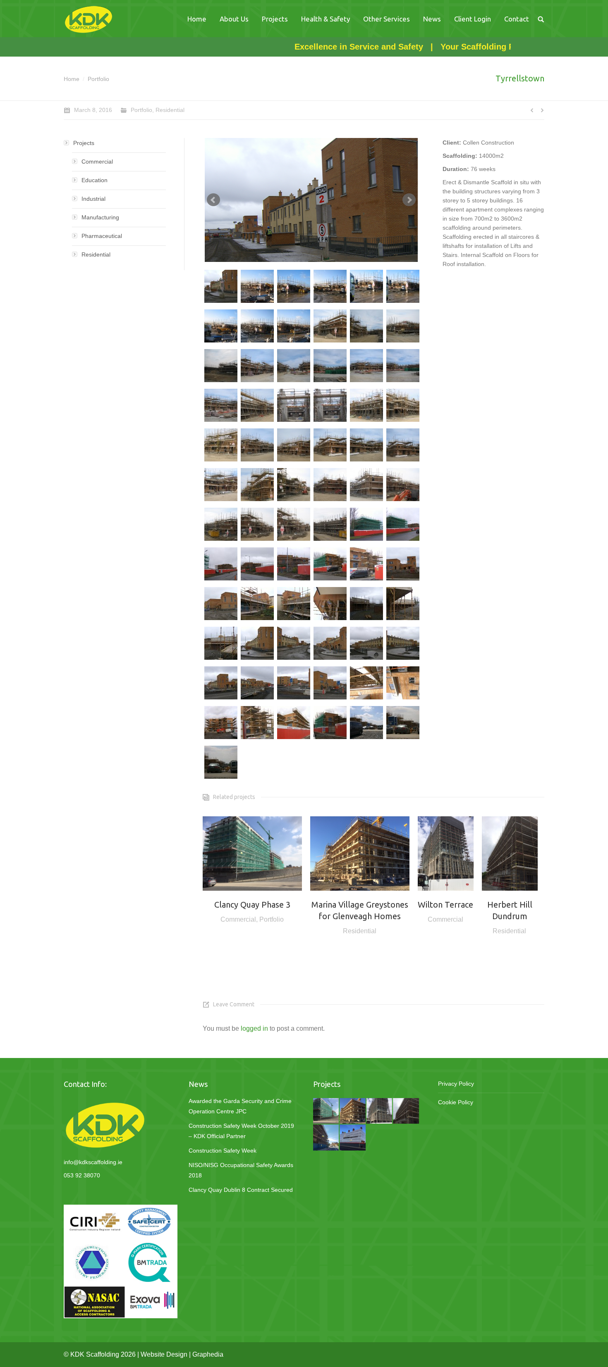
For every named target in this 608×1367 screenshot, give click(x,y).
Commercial (238, 919)
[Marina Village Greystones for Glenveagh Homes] (353, 1111)
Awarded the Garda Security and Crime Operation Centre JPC (240, 1106)
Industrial (93, 198)
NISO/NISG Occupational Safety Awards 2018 (241, 1170)
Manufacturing (100, 217)
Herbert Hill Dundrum (509, 910)
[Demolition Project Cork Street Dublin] (326, 1138)
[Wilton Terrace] (379, 1111)
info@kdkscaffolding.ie (93, 1162)
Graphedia (207, 1354)
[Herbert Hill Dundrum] (406, 1111)
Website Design (164, 1354)
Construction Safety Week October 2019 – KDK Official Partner (241, 1130)
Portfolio (98, 79)
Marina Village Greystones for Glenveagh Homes (359, 910)
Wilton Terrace (445, 904)
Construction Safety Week (222, 1150)
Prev (213, 200)
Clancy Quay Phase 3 (252, 904)
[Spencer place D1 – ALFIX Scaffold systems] (353, 1138)
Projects (83, 143)
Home (71, 79)
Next (409, 200)
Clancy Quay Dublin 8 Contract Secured (241, 1189)
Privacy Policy (456, 1083)
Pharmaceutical (101, 236)
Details (252, 853)
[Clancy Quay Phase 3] (326, 1111)
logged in (254, 1028)
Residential (170, 110)
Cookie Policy (455, 1102)
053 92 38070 (82, 1175)
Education (94, 180)
